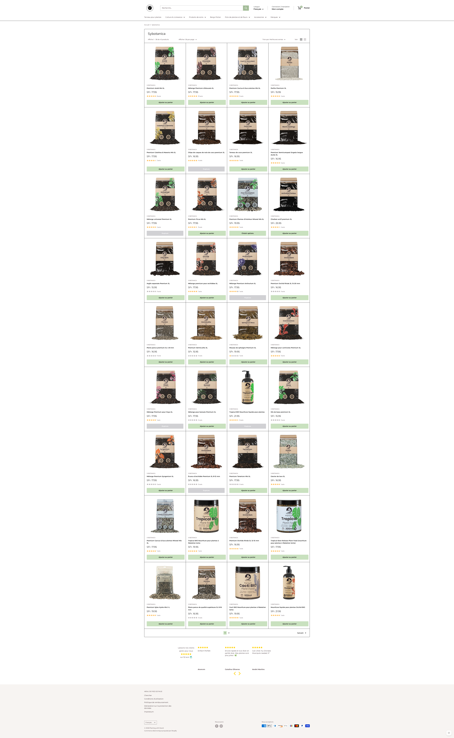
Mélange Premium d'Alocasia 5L (201, 88)
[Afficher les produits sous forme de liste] (305, 39)
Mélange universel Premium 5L (159, 219)
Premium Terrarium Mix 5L (239, 476)
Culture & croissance (173, 17)
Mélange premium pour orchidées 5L (203, 283)
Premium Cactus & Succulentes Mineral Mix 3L (164, 542)
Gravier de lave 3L (278, 476)
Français (149, 722)
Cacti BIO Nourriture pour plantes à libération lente (247, 608)
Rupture (206, 169)
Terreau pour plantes (152, 17)
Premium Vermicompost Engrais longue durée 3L (287, 153)
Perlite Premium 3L (278, 88)
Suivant (300, 633)
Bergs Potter (215, 17)
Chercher (148, 695)
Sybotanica (156, 25)
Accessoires (259, 17)
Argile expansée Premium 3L (158, 283)
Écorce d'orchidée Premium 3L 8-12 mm (204, 476)
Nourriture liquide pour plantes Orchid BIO (288, 607)
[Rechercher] (246, 8)
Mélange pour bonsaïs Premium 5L (202, 412)
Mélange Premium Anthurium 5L (242, 283)
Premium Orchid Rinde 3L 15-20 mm (285, 283)
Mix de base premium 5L (280, 412)
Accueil (146, 25)
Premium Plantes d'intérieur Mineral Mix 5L (246, 219)
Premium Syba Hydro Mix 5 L (158, 607)
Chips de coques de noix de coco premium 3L (206, 152)
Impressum (149, 712)
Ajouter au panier (166, 102)
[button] (235, 673)
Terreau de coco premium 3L (240, 152)
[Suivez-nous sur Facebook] (216, 726)
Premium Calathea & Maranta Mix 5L (161, 152)
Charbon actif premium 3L (281, 219)
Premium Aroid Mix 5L (155, 88)
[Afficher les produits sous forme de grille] (301, 39)
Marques (274, 17)
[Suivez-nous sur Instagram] (221, 726)
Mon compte (277, 9)
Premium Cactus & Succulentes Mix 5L (244, 88)
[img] (186, 654)
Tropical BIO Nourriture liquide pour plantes (247, 412)
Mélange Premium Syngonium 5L (160, 476)
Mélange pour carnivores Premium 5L (286, 348)
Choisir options (248, 233)
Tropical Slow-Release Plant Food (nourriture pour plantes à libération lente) (288, 542)
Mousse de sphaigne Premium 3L (242, 348)
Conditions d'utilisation (153, 699)
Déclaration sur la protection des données (157, 707)
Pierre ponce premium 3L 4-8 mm (160, 348)
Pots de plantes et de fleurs (236, 17)
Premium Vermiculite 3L (198, 348)
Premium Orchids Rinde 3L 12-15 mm (244, 541)
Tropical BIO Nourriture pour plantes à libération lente (203, 542)
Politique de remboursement (156, 702)
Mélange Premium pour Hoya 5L (160, 412)
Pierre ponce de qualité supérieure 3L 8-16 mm (205, 608)
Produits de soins (196, 17)
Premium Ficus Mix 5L (197, 219)
